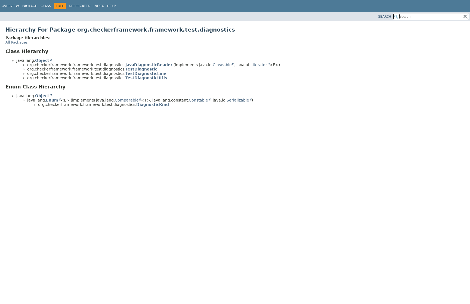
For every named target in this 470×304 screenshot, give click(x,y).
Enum (52, 100)
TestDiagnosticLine (145, 73)
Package (29, 6)
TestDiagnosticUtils (146, 78)
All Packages (16, 42)
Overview (10, 6)
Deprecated (79, 6)
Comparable (127, 100)
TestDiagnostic (141, 69)
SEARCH (384, 17)
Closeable (222, 65)
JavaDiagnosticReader (148, 65)
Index (99, 6)
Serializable (238, 100)
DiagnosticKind (152, 104)
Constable (198, 100)
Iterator (260, 65)
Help (111, 6)
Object (42, 60)
